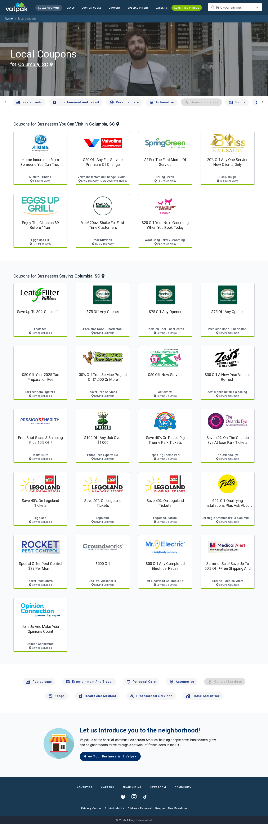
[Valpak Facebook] (123, 796)
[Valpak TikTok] (145, 796)
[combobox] (235, 7)
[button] (138, 8)
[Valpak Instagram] (134, 796)
